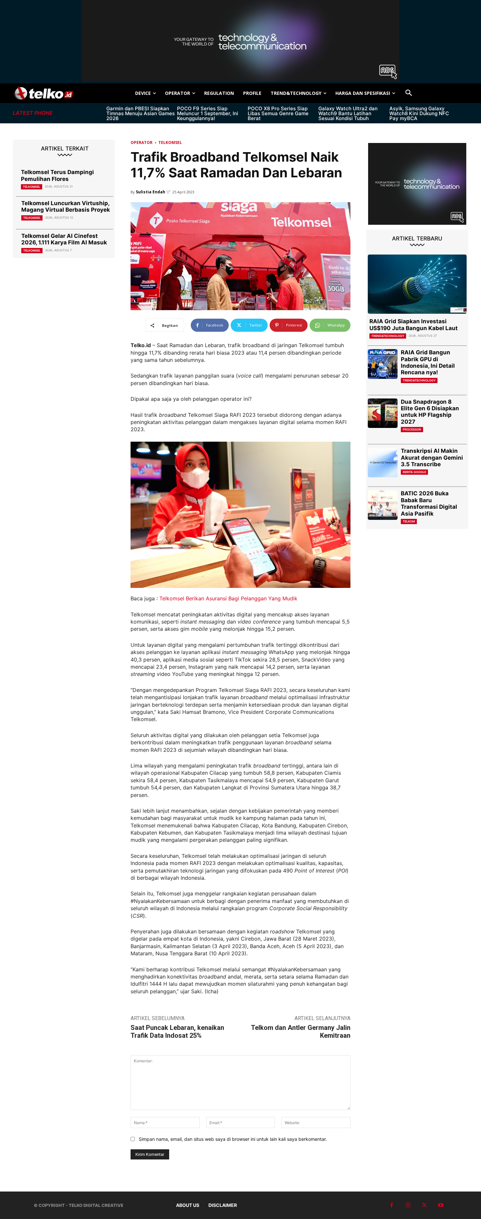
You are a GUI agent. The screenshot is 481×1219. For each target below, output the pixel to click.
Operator (141, 142)
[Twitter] (424, 1205)
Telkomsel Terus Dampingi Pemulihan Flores (57, 175)
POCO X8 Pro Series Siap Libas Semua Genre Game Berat (278, 113)
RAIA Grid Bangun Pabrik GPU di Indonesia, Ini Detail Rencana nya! (428, 362)
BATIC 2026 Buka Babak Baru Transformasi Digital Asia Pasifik (429, 503)
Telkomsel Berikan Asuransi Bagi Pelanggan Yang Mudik (228, 598)
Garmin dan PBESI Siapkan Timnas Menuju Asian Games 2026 (140, 113)
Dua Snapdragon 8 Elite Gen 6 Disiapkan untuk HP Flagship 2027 (430, 411)
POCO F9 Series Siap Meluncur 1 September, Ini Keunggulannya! (207, 113)
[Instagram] (408, 1205)
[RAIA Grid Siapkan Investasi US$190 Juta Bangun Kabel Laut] (417, 284)
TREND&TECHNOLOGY (387, 336)
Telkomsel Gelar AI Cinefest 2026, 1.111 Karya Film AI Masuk (64, 239)
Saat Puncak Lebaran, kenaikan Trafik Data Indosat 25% (177, 1031)
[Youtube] (440, 1205)
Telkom (409, 521)
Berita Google (414, 472)
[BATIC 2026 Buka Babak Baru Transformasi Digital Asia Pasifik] (383, 505)
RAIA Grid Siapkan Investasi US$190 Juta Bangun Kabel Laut (413, 324)
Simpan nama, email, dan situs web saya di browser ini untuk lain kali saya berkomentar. (233, 1139)
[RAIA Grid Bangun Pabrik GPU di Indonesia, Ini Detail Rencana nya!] (383, 364)
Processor (412, 429)
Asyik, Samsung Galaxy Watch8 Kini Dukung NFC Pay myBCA (419, 113)
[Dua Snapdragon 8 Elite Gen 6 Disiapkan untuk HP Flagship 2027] (383, 413)
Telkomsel (31, 186)
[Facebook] (391, 1205)
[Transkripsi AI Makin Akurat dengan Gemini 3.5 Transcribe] (383, 462)
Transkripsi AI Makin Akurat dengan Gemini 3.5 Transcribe (432, 458)
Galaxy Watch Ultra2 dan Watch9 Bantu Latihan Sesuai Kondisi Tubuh (348, 113)
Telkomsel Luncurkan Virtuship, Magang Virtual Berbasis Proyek (65, 206)
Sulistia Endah (150, 192)
